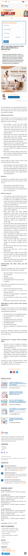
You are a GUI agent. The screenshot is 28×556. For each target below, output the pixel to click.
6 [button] (14, 18)
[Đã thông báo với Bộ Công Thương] (5, 553)
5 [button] (13, 18)
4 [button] (11, 18)
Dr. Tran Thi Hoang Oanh (13, 94)
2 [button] (8, 18)
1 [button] (7, 18)
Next (6, 41)
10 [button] (20, 18)
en (25, 1)
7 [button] (16, 18)
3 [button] (10, 18)
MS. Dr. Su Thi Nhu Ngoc (15, 404)
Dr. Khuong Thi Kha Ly (15, 387)
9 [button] (19, 18)
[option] (14, 13)
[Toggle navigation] (26, 6)
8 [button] (17, 18)
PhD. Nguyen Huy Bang (15, 422)
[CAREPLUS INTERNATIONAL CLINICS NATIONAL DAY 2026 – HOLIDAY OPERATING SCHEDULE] (14, 13)
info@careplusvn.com (10, 550)
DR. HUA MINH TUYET (15, 414)
